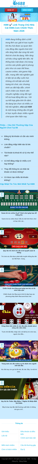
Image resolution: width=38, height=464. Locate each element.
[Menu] (3, 3)
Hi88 (28, 459)
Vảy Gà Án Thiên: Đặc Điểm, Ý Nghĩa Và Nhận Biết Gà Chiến (19, 402)
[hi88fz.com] (19, 3)
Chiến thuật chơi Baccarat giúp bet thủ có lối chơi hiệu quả (19, 289)
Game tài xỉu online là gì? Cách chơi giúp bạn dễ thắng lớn (19, 214)
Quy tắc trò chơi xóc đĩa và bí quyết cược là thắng (19, 251)
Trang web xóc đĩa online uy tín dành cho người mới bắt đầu (19, 364)
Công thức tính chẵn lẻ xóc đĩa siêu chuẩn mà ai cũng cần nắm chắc (19, 327)
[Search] (34, 3)
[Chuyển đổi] (2, 136)
